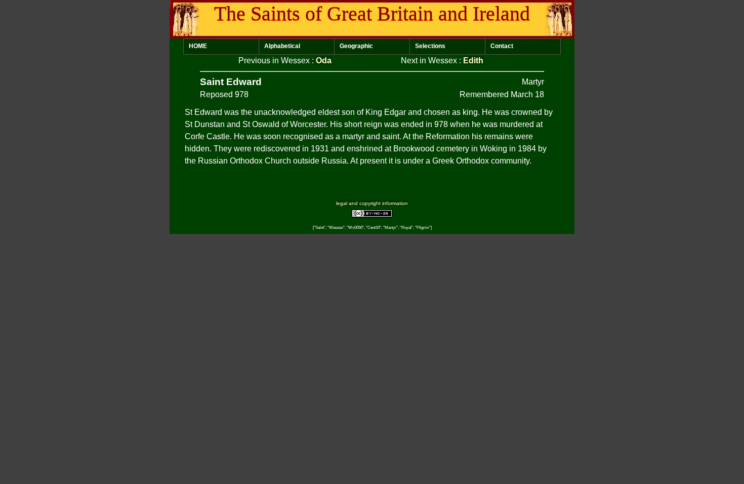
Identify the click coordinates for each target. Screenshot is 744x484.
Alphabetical (282, 46)
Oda (324, 60)
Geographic (356, 46)
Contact (501, 46)
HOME (198, 46)
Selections (430, 46)
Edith (473, 60)
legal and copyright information (372, 203)
